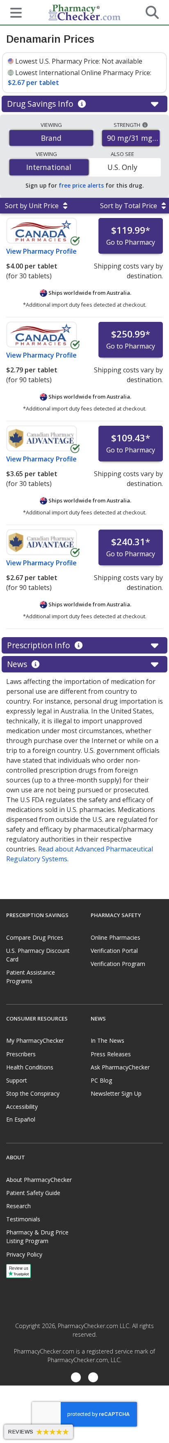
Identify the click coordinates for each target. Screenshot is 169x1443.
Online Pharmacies (115, 937)
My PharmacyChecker (35, 1040)
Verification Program (118, 964)
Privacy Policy (24, 1254)
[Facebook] (76, 1378)
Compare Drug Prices (34, 937)
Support (16, 1080)
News (18, 664)
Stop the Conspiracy (32, 1093)
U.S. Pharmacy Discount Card (38, 955)
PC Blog (101, 1080)
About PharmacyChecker (39, 1180)
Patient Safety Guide (33, 1193)
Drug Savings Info (41, 103)
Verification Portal (114, 950)
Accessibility (22, 1106)
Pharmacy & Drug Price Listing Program (37, 1236)
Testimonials (23, 1219)
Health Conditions (29, 1067)
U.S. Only (122, 167)
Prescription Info (39, 645)
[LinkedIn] (93, 1378)
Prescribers (21, 1054)
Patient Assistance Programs (30, 976)
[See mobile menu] (12, 12)
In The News (107, 1040)
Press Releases (111, 1054)
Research (18, 1206)
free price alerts (81, 185)
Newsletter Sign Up (116, 1093)
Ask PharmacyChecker (120, 1067)
